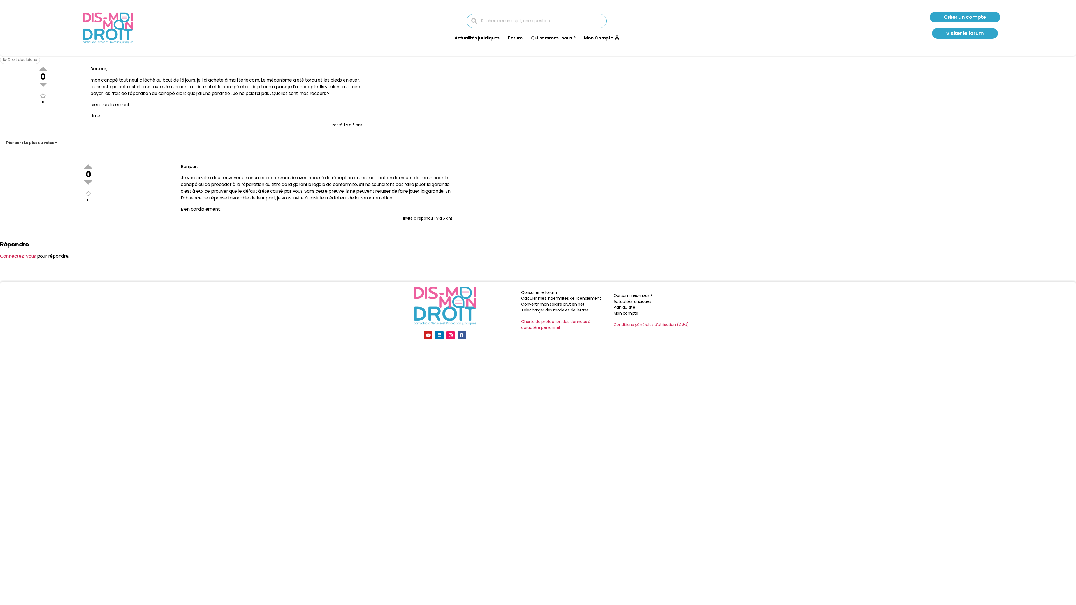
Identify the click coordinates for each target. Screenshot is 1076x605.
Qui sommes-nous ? (553, 38)
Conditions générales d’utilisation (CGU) (651, 324)
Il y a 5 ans (353, 125)
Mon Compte (598, 38)
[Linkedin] (439, 335)
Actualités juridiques (477, 38)
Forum (515, 38)
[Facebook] (462, 335)
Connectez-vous (18, 256)
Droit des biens (22, 59)
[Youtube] (428, 335)
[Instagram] (450, 335)
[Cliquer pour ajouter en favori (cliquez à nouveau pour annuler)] (43, 95)
